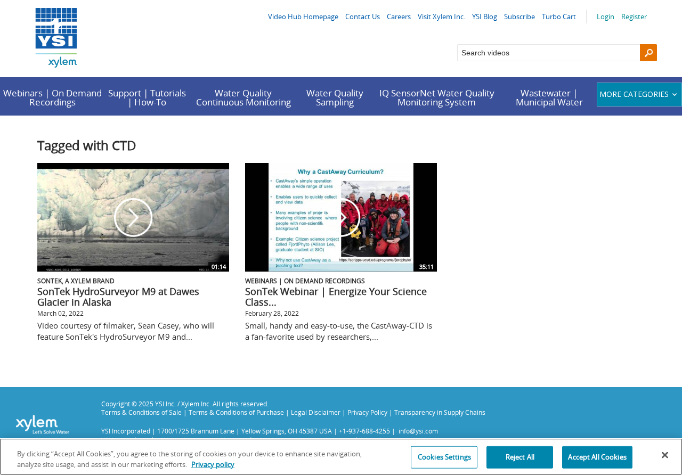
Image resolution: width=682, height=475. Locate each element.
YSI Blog (484, 16)
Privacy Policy (367, 412)
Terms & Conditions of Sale (141, 412)
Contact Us (362, 16)
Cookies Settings (444, 457)
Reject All (520, 457)
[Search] (648, 52)
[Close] (665, 455)
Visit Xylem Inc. (441, 16)
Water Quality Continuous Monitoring (243, 97)
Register (634, 16)
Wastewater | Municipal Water (549, 97)
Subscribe (519, 16)
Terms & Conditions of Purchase (236, 412)
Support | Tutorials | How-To (147, 97)
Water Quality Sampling (334, 97)
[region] (341, 456)
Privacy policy (212, 464)
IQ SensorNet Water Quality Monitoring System (436, 97)
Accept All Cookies (597, 457)
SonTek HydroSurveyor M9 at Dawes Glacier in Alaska (118, 296)
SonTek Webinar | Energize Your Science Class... (336, 296)
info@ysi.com (418, 431)
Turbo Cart (559, 16)
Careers (399, 16)
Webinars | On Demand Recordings (52, 97)
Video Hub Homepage (303, 16)
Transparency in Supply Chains (439, 412)
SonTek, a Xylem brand (76, 280)
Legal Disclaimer (315, 412)
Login (605, 16)
